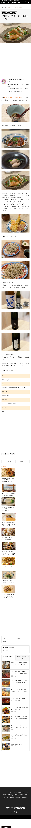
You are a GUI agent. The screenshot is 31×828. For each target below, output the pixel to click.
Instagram (16, 811)
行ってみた (5, 650)
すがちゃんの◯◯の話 (8, 647)
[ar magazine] (11, 2)
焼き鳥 (18, 638)
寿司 (4, 638)
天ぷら (4, 13)
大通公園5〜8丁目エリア (12, 11)
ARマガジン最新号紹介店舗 (22, 657)
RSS (19, 811)
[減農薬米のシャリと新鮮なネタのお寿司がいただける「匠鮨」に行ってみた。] (8, 461)
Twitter (11, 811)
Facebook (14, 811)
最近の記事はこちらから (8, 656)
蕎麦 (13, 13)
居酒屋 (8, 13)
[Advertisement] (15, 60)
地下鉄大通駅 (4, 11)
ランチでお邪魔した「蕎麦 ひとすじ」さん (15, 97)
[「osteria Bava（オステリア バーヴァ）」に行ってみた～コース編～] (22, 461)
